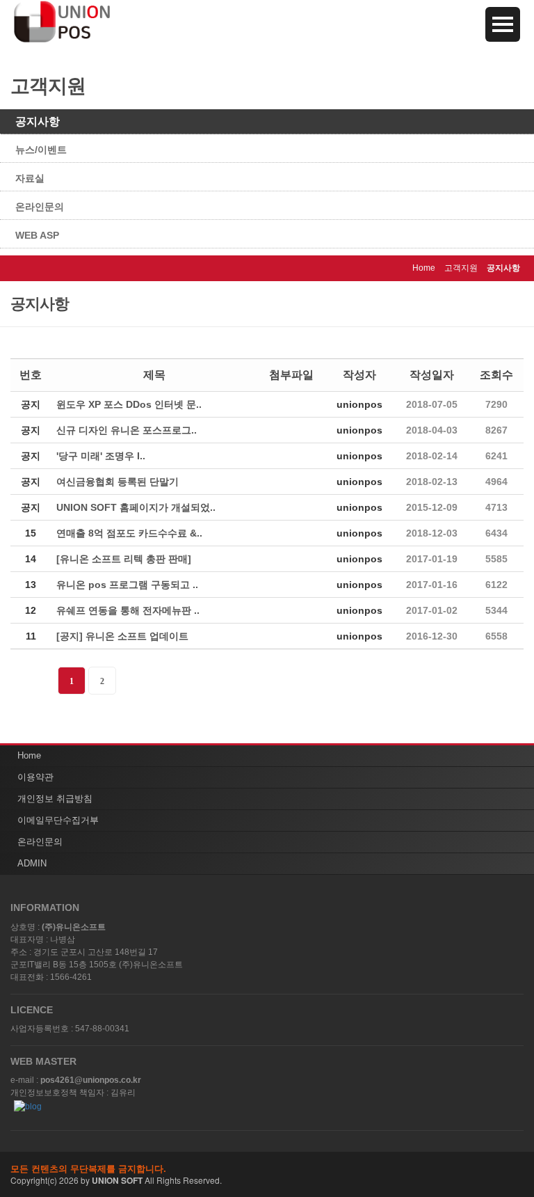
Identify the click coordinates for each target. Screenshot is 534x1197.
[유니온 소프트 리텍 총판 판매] (123, 558)
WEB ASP (37, 235)
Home (29, 755)
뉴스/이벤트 (41, 149)
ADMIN (32, 863)
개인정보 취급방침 (54, 798)
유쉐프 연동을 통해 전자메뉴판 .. (128, 610)
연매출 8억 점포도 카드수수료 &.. (129, 533)
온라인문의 (39, 206)
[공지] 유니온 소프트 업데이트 (122, 636)
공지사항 (37, 121)
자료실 (29, 178)
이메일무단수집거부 (58, 820)
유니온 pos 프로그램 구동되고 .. (127, 584)
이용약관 (35, 777)
